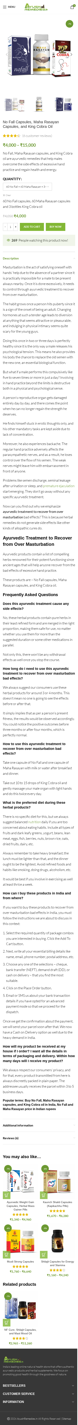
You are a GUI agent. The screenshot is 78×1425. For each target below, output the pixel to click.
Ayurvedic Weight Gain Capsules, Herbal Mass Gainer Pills (20, 1206)
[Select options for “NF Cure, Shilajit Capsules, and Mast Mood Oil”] (6, 1323)
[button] (6, 54)
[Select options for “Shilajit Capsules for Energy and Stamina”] (44, 1254)
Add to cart (32, 226)
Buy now (56, 226)
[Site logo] (39, 6)
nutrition (34, 822)
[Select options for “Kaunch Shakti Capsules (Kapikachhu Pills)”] (44, 1195)
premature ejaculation (59, 486)
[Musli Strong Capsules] (20, 1240)
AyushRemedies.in (27, 1418)
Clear (8, 195)
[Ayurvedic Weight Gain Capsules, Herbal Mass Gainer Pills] (20, 1181)
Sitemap (66, 1418)
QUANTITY (12, 179)
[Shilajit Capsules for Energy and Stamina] (57, 1240)
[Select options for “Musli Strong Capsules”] (6, 1254)
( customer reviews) (37, 136)
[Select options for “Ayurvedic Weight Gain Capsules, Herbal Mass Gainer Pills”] (6, 1195)
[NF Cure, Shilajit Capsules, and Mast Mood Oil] (20, 1309)
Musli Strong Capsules (20, 1261)
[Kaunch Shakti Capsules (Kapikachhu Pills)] (57, 1181)
